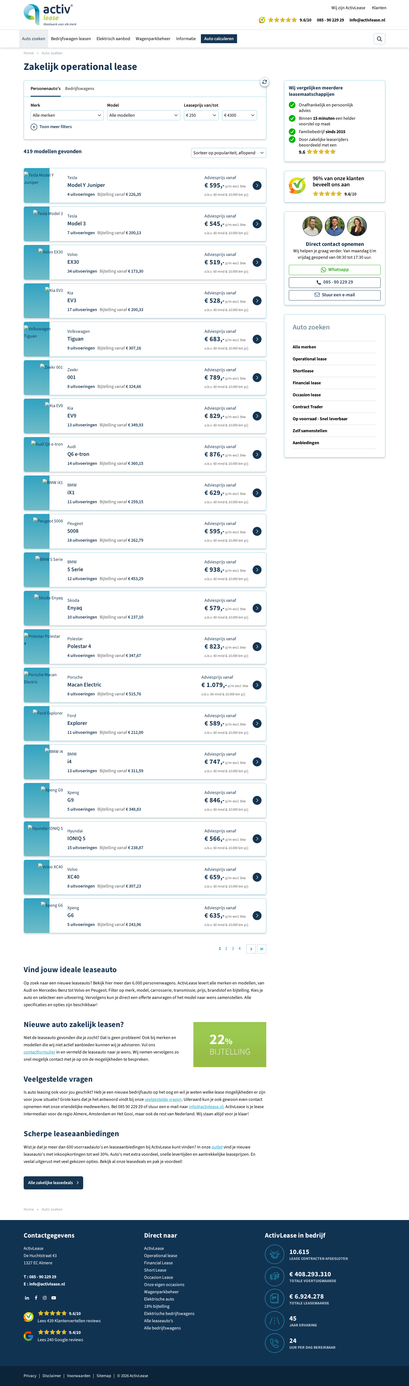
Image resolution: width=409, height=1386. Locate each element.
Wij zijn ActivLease (348, 8)
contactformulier (39, 1052)
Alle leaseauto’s (158, 1321)
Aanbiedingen (306, 443)
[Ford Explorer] (257, 723)
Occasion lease (307, 395)
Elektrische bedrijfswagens (169, 1314)
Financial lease (307, 383)
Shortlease (303, 371)
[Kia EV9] (257, 416)
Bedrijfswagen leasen (71, 39)
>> (261, 949)
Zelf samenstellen (310, 431)
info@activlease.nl (367, 20)
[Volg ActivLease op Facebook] (36, 1297)
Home (29, 53)
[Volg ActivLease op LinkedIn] (27, 1297)
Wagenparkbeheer (153, 39)
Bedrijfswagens (79, 88)
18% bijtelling (156, 1306)
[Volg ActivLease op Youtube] (53, 1297)
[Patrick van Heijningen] (312, 226)
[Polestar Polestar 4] (257, 646)
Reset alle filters (264, 82)
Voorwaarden (78, 1376)
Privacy (30, 1376)
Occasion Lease (158, 1277)
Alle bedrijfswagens (162, 1328)
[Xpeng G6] (257, 915)
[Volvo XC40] (257, 877)
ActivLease (154, 1248)
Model (113, 105)
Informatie (186, 39)
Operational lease (310, 359)
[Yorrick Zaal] (335, 226)
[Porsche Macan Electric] (257, 685)
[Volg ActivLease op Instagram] (44, 1297)
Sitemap (104, 1376)
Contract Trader (308, 407)
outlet (217, 1147)
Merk (35, 105)
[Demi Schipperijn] (357, 226)
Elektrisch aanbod (113, 39)
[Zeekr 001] (257, 377)
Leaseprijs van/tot (201, 105)
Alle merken (304, 347)
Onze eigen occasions (164, 1285)
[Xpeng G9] (257, 800)
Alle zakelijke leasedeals (50, 1183)
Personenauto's (46, 88)
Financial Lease (158, 1263)
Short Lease (155, 1270)
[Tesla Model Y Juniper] (257, 185)
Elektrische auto (159, 1299)
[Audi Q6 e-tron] (257, 454)
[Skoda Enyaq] (257, 608)
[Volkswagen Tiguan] (257, 339)
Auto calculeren (219, 39)
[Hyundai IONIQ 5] (257, 838)
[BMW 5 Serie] (257, 569)
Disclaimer (52, 1376)
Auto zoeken (33, 39)
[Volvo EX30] (257, 262)
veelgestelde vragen (163, 1099)
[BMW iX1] (257, 492)
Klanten (379, 8)
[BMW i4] (257, 761)
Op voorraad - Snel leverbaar (320, 419)
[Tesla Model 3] (257, 223)
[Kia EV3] (257, 300)
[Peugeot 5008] (257, 531)
